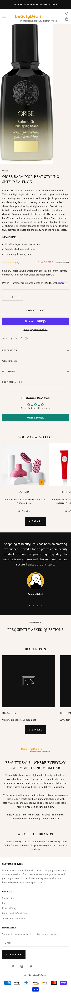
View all (35, 521)
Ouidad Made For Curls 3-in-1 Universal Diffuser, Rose (24, 501)
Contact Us (8, 897)
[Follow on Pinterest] (31, 966)
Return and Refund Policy (15, 913)
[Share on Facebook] (11, 338)
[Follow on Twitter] (13, 966)
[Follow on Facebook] (4, 966)
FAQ (4, 903)
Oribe (5, 170)
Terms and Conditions (13, 918)
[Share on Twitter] (16, 338)
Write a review (35, 417)
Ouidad (24, 491)
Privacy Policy (9, 908)
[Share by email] (26, 338)
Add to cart (35, 310)
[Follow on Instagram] (22, 966)
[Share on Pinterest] (21, 338)
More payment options (36, 329)
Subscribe (14, 954)
